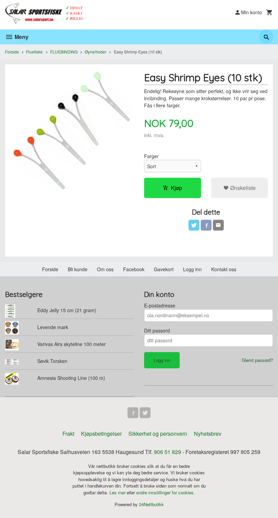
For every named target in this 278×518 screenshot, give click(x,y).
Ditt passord (157, 330)
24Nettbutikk (151, 504)
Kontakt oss (223, 269)
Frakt (68, 433)
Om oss (105, 269)
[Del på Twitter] (193, 225)
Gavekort (164, 269)
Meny (20, 37)
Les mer (118, 492)
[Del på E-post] (218, 225)
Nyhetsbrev (207, 433)
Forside (12, 52)
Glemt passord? (257, 360)
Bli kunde (77, 269)
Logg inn (192, 269)
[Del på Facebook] (206, 225)
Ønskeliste (242, 188)
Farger (151, 156)
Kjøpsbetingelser (101, 433)
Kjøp (176, 188)
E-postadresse (159, 305)
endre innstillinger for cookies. (165, 492)
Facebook (133, 269)
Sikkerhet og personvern (157, 433)
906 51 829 (167, 452)
